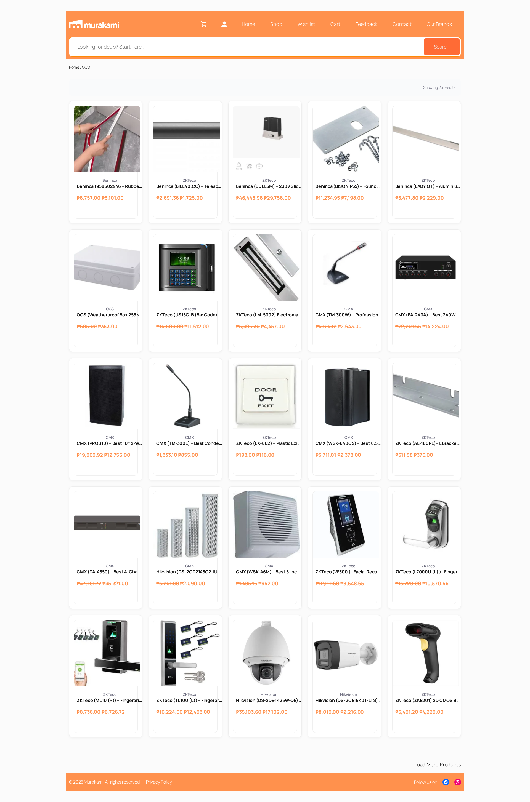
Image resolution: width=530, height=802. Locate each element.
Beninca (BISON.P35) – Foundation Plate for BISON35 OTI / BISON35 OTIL (349, 186)
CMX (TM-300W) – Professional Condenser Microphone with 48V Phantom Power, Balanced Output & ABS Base (349, 315)
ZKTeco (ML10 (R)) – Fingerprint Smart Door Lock (110, 700)
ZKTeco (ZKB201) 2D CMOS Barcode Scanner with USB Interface (428, 700)
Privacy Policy (159, 782)
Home (74, 67)
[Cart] (203, 24)
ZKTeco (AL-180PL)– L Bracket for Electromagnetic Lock (428, 443)
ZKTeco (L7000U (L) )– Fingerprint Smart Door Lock (428, 572)
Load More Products (437, 764)
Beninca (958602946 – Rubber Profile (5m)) (110, 186)
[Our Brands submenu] (459, 24)
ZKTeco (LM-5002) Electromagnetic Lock (269, 315)
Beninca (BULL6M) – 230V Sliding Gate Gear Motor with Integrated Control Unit (269, 186)
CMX (348, 308)
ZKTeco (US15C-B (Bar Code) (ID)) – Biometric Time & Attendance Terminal (189, 315)
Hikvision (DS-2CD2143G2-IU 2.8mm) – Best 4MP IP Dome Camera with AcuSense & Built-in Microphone (189, 572)
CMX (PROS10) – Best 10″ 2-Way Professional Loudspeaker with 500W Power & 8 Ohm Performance (110, 443)
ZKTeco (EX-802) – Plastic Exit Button (269, 443)
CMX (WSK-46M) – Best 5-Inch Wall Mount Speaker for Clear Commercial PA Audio (269, 572)
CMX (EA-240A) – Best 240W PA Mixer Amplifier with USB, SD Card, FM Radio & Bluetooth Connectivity (428, 315)
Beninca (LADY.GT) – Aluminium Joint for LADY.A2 (428, 186)
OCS (110, 308)
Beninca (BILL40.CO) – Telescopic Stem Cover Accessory (189, 186)
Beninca (109, 180)
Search (442, 46)
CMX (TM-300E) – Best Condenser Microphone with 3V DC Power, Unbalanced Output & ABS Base (189, 443)
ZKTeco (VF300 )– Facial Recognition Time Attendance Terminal (349, 572)
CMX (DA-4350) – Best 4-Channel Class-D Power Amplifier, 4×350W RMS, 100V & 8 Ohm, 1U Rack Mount (110, 572)
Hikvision (269, 694)
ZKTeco (189, 180)
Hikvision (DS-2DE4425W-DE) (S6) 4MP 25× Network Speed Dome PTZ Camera (269, 700)
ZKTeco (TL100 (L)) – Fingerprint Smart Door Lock (189, 700)
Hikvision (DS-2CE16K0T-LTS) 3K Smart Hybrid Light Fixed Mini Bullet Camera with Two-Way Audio (349, 700)
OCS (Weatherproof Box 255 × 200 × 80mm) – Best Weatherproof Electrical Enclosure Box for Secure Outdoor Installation (110, 315)
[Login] (224, 24)
